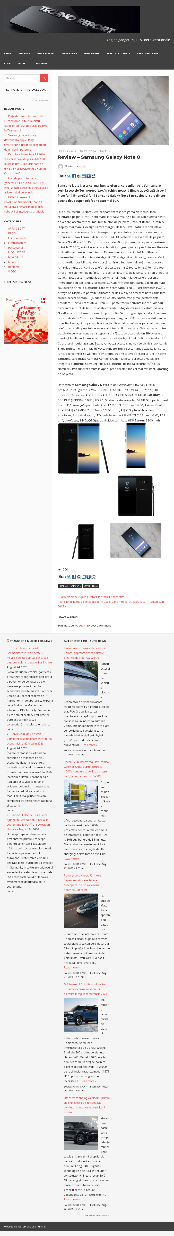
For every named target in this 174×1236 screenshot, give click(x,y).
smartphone (91, 585)
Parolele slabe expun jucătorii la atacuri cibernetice (91, 597)
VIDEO (22, 63)
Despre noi (41, 63)
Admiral (41, 1226)
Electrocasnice (118, 53)
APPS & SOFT (46, 53)
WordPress (24, 1226)
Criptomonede (148, 53)
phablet (63, 585)
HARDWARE (91, 53)
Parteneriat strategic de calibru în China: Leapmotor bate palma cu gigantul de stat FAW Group (85, 653)
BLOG (7, 63)
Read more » (90, 745)
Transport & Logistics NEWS (31, 641)
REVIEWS (24, 53)
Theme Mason (105, 1215)
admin (82, 166)
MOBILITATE (16, 252)
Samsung (76, 585)
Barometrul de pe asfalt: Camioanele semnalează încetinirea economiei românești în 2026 (29, 738)
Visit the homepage (41, 100)
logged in (80, 625)
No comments (88, 150)
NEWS (7, 53)
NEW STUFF (69, 53)
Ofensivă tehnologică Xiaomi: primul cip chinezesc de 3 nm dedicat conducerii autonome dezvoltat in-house (87, 1105)
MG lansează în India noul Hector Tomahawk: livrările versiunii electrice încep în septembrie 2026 (85, 989)
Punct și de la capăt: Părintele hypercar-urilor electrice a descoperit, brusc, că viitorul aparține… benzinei (82, 883)
